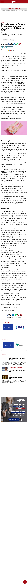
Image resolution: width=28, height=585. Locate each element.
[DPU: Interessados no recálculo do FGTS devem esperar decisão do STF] (5, 359)
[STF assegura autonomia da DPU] (5, 377)
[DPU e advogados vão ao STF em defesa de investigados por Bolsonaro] (5, 369)
